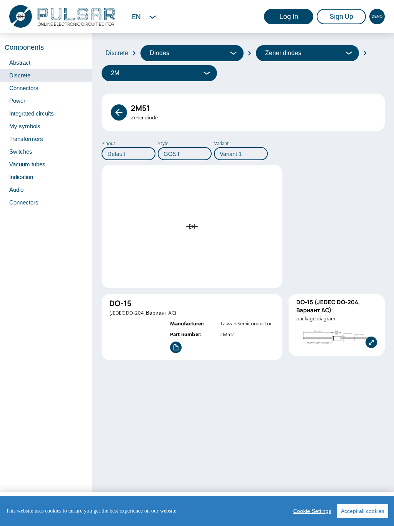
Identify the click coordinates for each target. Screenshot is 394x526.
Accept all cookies (362, 511)
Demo (377, 16)
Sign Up (341, 16)
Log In (288, 16)
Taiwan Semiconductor (246, 324)
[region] (197, 511)
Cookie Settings (312, 511)
